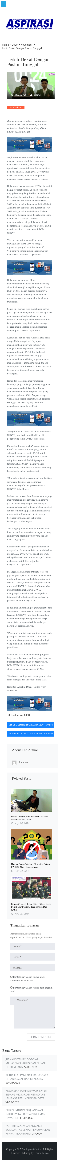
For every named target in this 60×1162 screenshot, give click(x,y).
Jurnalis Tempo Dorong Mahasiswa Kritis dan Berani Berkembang (26, 1063)
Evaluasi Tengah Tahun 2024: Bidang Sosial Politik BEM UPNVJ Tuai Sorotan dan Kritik (31, 907)
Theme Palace (41, 1152)
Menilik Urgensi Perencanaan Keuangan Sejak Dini (31, 725)
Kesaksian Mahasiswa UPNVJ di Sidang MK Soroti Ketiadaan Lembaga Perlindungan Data (26, 1094)
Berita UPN (15, 107)
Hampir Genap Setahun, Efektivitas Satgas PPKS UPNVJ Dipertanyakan (30, 865)
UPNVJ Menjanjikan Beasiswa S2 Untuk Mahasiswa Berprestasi (29, 818)
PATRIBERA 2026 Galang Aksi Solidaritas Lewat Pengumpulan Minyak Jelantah (28, 1129)
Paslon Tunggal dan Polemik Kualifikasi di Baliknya (31, 734)
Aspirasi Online (33, 1149)
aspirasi (37, 94)
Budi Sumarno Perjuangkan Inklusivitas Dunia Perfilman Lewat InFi (25, 1114)
